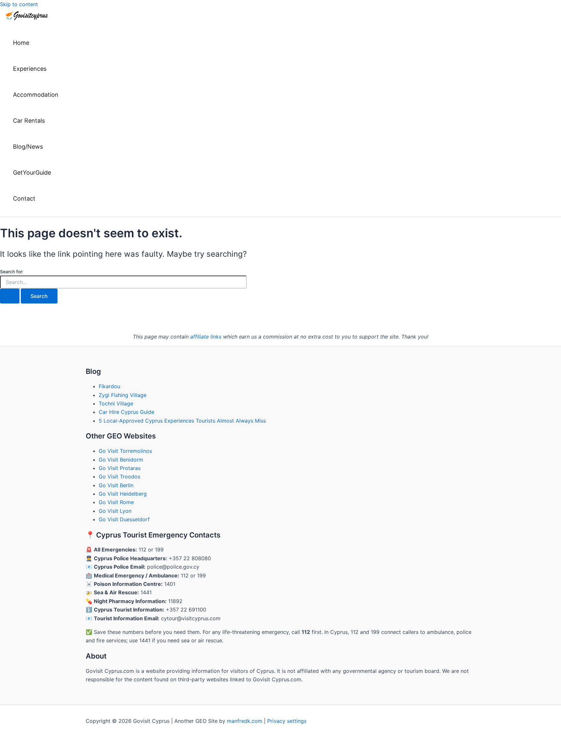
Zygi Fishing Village (122, 395)
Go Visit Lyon (115, 511)
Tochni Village (116, 403)
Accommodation (35, 94)
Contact (24, 198)
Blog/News (28, 146)
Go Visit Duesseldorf (124, 519)
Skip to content (19, 4)
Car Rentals (29, 120)
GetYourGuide (32, 172)
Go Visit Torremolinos (125, 451)
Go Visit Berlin (116, 485)
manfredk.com (244, 721)
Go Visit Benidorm (121, 459)
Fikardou (109, 386)
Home (21, 42)
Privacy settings (286, 721)
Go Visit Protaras (120, 468)
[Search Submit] (9, 296)
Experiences (29, 68)
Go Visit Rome (116, 502)
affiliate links (205, 336)
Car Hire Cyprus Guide (126, 412)
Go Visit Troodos (119, 476)
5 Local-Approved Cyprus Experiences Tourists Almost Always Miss (182, 420)
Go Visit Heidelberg (123, 493)
